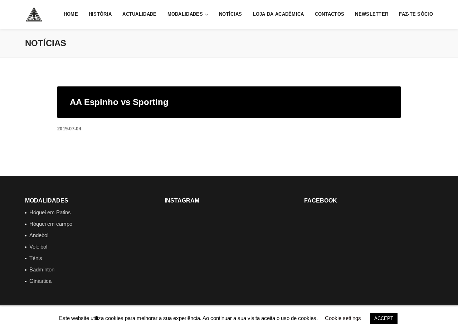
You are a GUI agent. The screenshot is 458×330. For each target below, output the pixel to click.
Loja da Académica (278, 14)
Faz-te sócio (416, 14)
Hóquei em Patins (50, 212)
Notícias (230, 14)
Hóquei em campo (50, 224)
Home (71, 14)
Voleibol (38, 247)
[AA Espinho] (34, 14)
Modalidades (185, 14)
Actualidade (139, 14)
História (100, 14)
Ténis (35, 258)
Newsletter (371, 14)
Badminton (41, 269)
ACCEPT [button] (383, 318)
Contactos (330, 14)
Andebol (38, 235)
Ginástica (40, 281)
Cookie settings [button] (343, 318)
